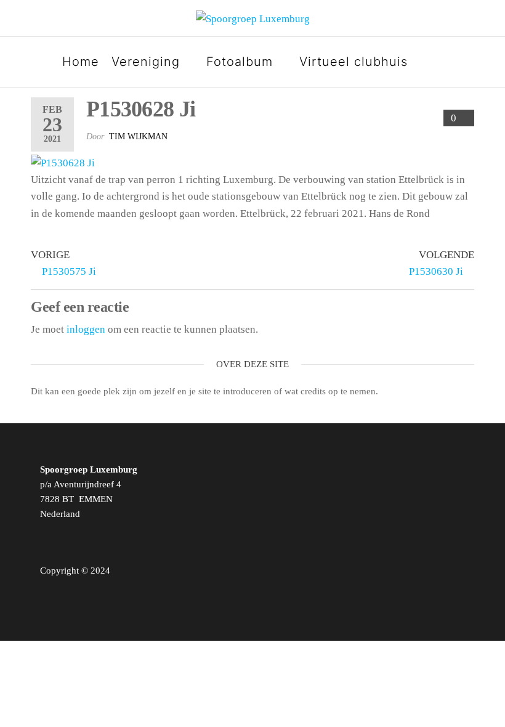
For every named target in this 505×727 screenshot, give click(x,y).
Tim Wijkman (138, 136)
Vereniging (145, 61)
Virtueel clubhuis (353, 61)
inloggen (86, 329)
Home (80, 61)
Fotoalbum (239, 61)
